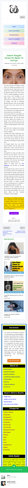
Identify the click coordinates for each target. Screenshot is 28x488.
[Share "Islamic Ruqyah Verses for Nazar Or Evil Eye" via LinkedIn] (18, 220)
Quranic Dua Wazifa (14, 30)
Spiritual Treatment (9, 429)
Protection (7, 449)
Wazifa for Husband (14, 39)
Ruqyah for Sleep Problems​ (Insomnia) (12, 315)
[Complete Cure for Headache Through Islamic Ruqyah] (14, 248)
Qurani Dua (7, 414)
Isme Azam (5, 459)
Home (14, 26)
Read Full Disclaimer (14, 360)
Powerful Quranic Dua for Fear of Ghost (13, 296)
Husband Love (8, 444)
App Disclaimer (8, 369)
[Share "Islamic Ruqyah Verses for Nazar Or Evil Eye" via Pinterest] (15, 220)
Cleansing (14, 43)
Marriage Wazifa (14, 35)
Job (5, 439)
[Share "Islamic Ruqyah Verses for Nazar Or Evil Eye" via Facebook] (9, 220)
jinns (5, 437)
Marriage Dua (7, 417)
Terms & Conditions (9, 384)
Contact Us (7, 387)
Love (5, 442)
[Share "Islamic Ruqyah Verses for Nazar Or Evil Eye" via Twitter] (12, 220)
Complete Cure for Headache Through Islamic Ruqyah (12, 256)
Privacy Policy (7, 379)
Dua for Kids (7, 427)
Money (6, 447)
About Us (6, 382)
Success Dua (7, 424)
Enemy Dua (7, 422)
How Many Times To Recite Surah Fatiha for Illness (13, 276)
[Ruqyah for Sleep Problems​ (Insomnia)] (14, 306)
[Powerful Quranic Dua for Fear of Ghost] (14, 287)
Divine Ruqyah (14, 213)
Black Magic (7, 432)
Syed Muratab (13, 63)
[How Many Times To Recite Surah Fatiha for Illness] (14, 267)
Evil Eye (6, 434)
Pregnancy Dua (8, 419)
